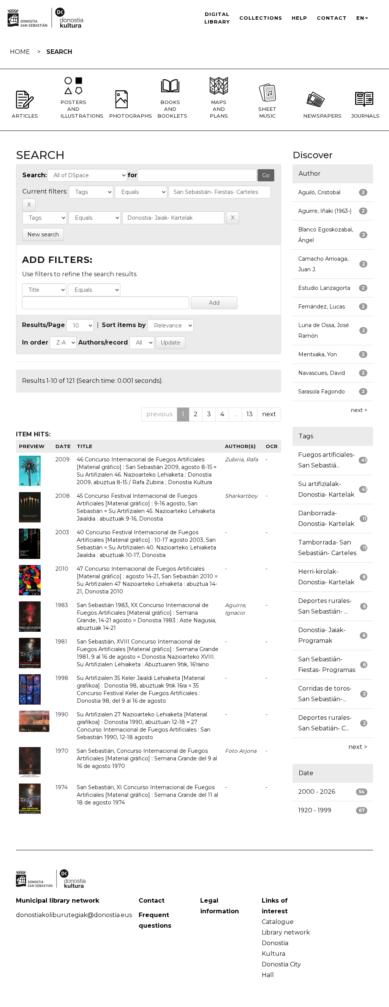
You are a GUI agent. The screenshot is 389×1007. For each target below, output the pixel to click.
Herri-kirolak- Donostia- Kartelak (326, 577)
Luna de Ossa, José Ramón (323, 330)
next (269, 414)
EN (360, 18)
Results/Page (43, 325)
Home (20, 51)
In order (35, 342)
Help (299, 18)
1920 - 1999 (314, 810)
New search (43, 234)
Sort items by (124, 325)
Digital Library (217, 18)
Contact (332, 18)
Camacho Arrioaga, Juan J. (323, 264)
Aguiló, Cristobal (319, 192)
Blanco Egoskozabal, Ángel (325, 235)
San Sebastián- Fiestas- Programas (326, 664)
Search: (34, 175)
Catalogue (278, 921)
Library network (286, 932)
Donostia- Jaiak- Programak (322, 635)
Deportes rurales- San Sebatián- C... (325, 723)
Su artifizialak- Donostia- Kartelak (326, 489)
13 (250, 414)
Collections (260, 18)
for (132, 175)
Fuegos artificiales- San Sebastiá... (326, 460)
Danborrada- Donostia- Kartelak (326, 518)
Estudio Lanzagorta (324, 288)
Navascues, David (321, 373)
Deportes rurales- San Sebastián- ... (325, 606)
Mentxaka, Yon (317, 354)
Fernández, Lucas (321, 306)
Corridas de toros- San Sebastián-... (325, 694)
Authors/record (103, 342)
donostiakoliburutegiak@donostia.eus (74, 915)
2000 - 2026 (316, 791)
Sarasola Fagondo (321, 391)
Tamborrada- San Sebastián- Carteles (327, 548)
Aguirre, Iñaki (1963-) (324, 211)
